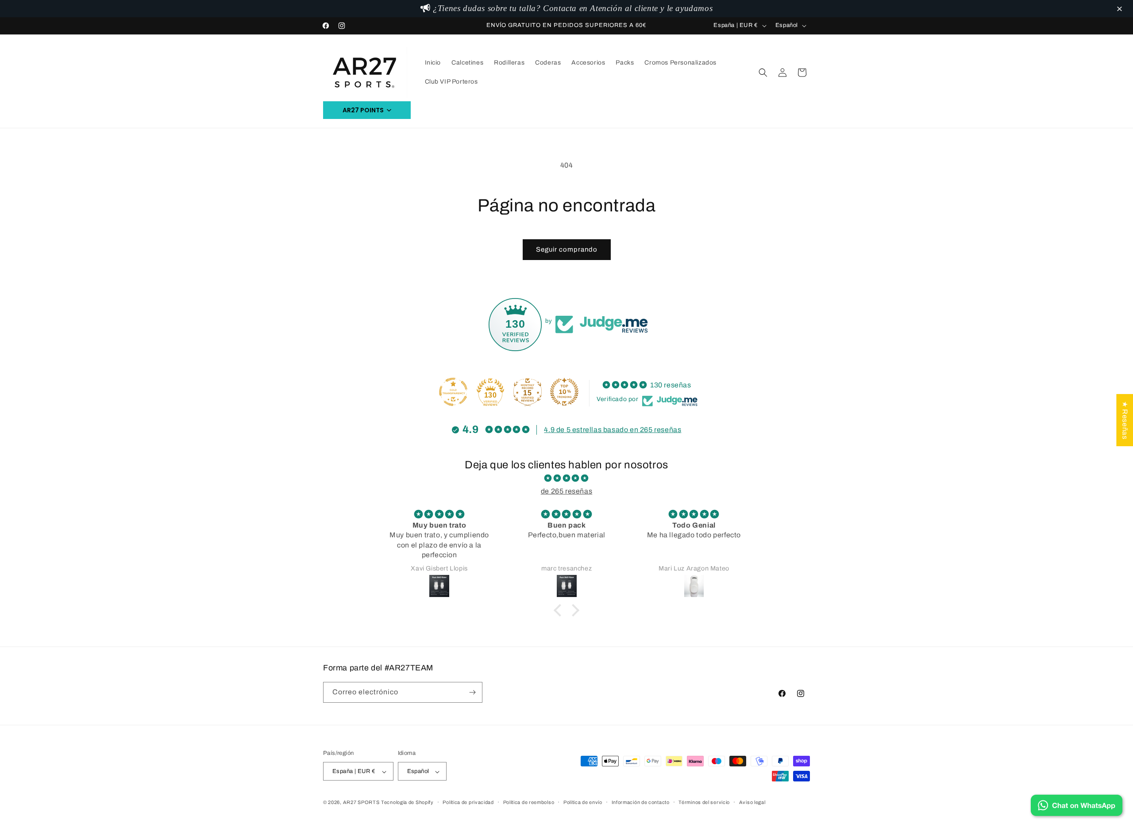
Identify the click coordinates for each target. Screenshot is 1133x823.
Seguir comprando (566, 249)
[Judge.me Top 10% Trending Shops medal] (564, 392)
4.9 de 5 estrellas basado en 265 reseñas (612, 429)
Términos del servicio (704, 802)
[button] (1121, 9)
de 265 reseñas (566, 491)
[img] (566, 478)
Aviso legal (752, 802)
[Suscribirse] (472, 692)
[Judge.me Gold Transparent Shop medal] (453, 392)
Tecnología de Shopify (407, 802)
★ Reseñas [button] (1125, 420)
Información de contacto (641, 802)
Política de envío (582, 802)
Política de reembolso (529, 802)
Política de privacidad (468, 802)
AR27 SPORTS (361, 802)
